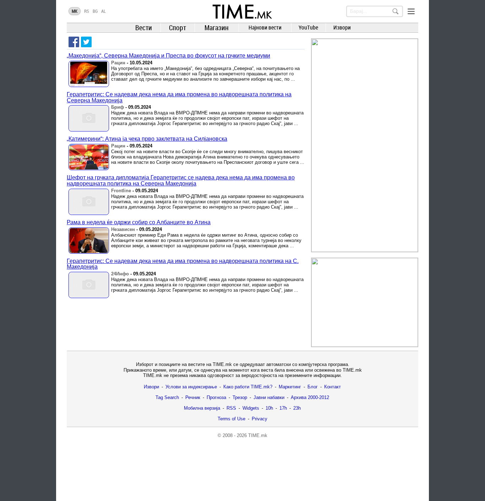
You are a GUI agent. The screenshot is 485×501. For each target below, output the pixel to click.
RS (86, 11)
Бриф (117, 107)
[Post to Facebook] (74, 42)
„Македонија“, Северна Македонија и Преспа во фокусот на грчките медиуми (168, 56)
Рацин (118, 62)
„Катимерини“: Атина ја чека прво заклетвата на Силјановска (147, 139)
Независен (123, 229)
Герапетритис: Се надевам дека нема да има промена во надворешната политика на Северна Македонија (179, 97)
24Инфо (120, 273)
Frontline (121, 190)
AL (103, 11)
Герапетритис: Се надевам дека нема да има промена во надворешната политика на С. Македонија (183, 264)
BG (95, 11)
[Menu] (411, 11)
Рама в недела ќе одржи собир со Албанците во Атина (139, 222)
